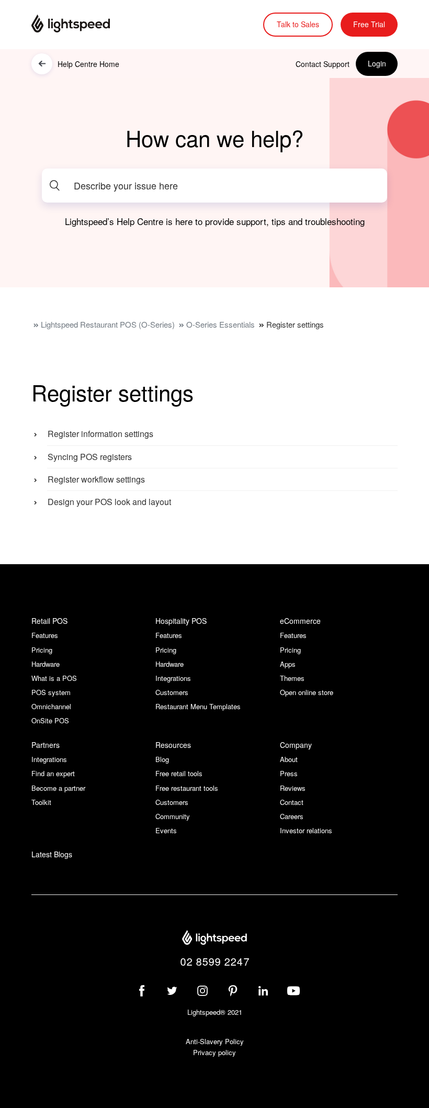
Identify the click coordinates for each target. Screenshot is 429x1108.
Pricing (41, 650)
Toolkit (41, 802)
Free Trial (369, 24)
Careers (291, 816)
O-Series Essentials (220, 324)
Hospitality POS (181, 620)
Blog (162, 759)
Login (377, 63)
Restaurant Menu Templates (198, 706)
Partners (45, 745)
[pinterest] (233, 991)
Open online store (306, 692)
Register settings (295, 324)
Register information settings (100, 434)
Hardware (45, 664)
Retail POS (49, 620)
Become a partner (58, 788)
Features (44, 635)
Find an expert (53, 773)
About (289, 759)
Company (296, 745)
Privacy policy (214, 1052)
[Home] (83, 24)
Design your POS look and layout (109, 502)
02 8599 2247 (215, 961)
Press (289, 773)
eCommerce (300, 620)
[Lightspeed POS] (214, 939)
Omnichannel (51, 706)
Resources (173, 745)
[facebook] (142, 991)
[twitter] (172, 991)
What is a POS (54, 678)
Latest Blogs (51, 854)
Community (172, 816)
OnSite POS (50, 720)
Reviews (293, 788)
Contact (291, 802)
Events (166, 830)
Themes (292, 678)
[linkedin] (263, 991)
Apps (288, 664)
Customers (171, 692)
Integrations (173, 678)
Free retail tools (178, 773)
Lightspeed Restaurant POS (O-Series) (108, 324)
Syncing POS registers (90, 457)
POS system (51, 692)
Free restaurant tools (186, 788)
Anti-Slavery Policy (215, 1041)
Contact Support (322, 64)
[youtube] (293, 991)
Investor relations (306, 830)
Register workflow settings (96, 479)
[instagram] (202, 991)
